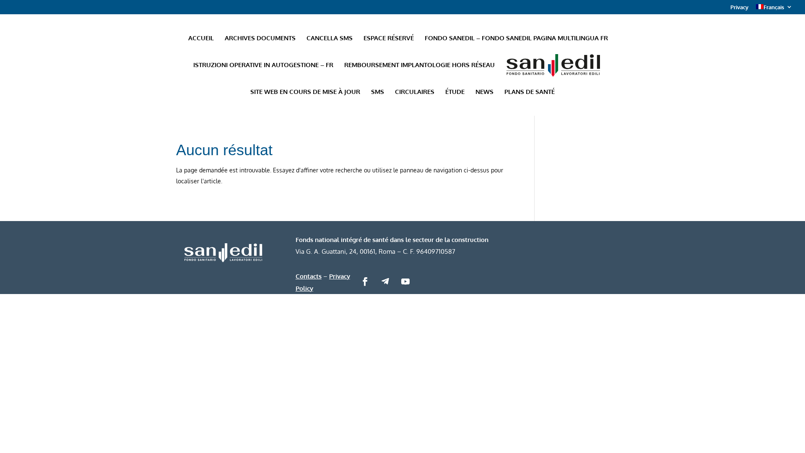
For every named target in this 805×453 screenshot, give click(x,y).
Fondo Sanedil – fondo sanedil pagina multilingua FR (516, 38)
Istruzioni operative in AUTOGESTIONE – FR (263, 65)
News (484, 92)
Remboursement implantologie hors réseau (419, 65)
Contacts (309, 276)
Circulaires (414, 92)
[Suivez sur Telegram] (385, 281)
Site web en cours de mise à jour (305, 92)
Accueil (201, 38)
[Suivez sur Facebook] (365, 281)
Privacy (739, 7)
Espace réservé (389, 38)
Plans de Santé (529, 92)
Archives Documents (260, 38)
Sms (377, 92)
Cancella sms (329, 38)
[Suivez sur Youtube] (405, 281)
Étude (455, 92)
